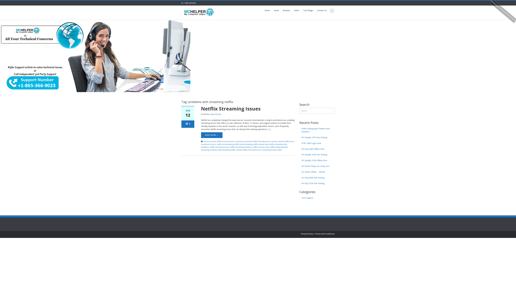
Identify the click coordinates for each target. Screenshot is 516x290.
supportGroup (215, 114)
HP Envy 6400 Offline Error (313, 149)
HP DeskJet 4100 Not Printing (314, 154)
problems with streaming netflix (223, 150)
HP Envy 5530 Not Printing (312, 183)
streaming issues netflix (272, 150)
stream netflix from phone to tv (249, 150)
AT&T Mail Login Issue (311, 143)
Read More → (211, 135)
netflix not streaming (225, 144)
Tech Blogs (308, 10)
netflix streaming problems (241, 147)
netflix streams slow (261, 147)
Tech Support (307, 198)
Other (296, 10)
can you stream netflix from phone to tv (219, 141)
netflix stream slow (260, 144)
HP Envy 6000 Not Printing (312, 177)
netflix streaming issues (219, 147)
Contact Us (322, 10)
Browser (286, 10)
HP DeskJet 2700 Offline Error (314, 160)
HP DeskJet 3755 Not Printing (314, 137)
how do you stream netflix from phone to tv (253, 141)
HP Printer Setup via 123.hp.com (315, 166)
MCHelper (235, 222)
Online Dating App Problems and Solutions (315, 130)
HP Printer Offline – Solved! (313, 172)
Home (267, 10)
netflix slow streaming (243, 144)
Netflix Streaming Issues (231, 108)
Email (276, 10)
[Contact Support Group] (199, 12)
